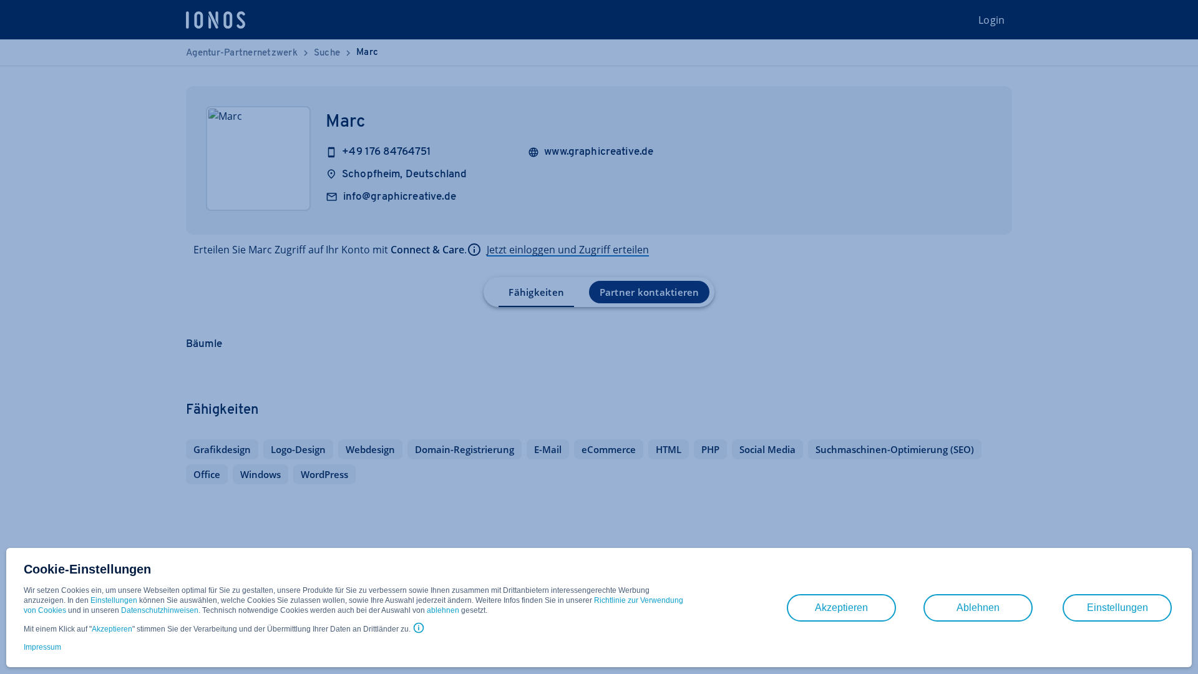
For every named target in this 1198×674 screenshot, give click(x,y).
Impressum (42, 647)
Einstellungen (113, 600)
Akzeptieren (112, 629)
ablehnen (443, 610)
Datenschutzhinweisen (159, 610)
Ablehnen (978, 607)
